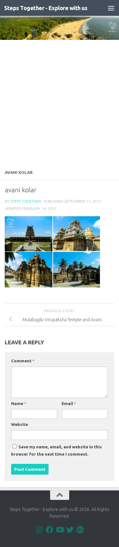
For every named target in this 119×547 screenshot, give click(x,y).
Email (69, 403)
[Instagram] (39, 529)
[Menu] (111, 8)
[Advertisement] (59, 102)
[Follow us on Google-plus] (80, 529)
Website (19, 424)
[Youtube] (59, 529)
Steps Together (25, 201)
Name (18, 403)
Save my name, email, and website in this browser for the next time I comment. (56, 450)
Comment (23, 361)
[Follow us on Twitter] (70, 529)
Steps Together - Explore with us (45, 8)
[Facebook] (49, 529)
